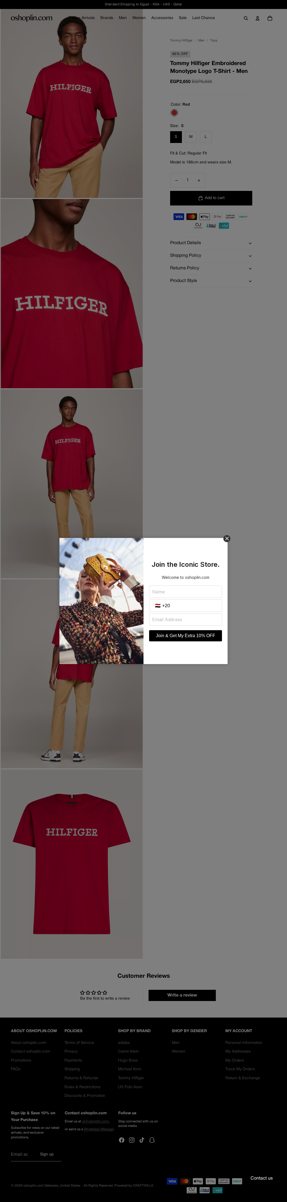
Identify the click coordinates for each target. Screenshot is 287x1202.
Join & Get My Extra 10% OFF (185, 635)
